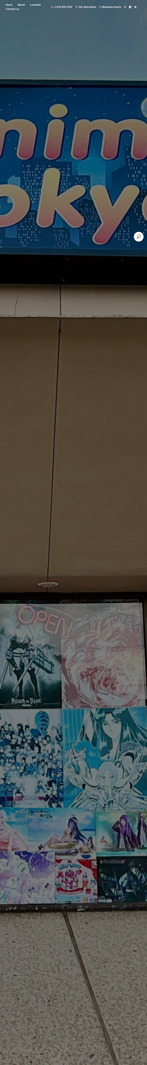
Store (9, 4)
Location (35, 4)
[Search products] (138, 236)
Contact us (12, 9)
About (21, 4)
